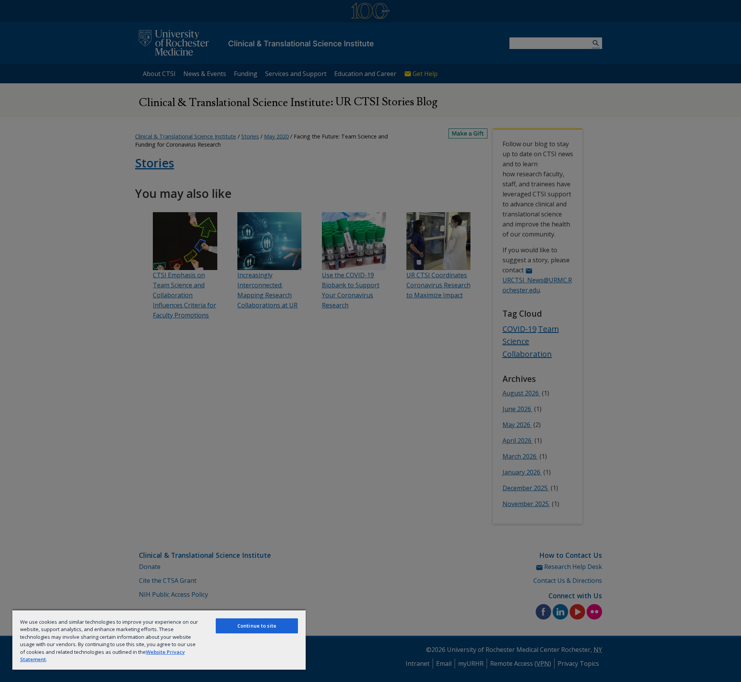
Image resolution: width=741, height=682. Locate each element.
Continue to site (256, 625)
